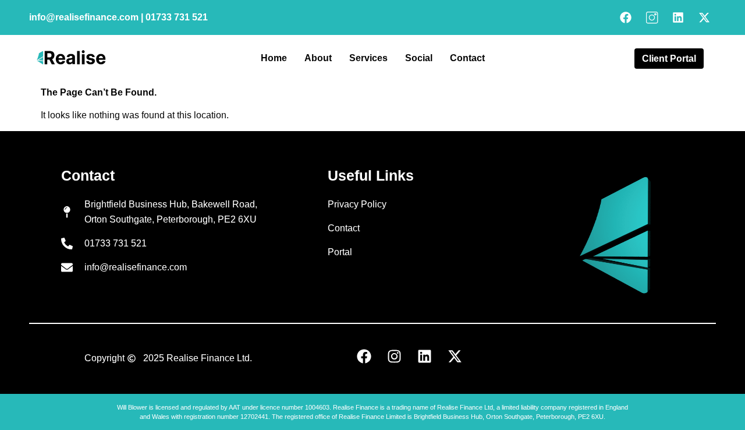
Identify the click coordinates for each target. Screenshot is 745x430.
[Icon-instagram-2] (652, 17)
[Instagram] (394, 356)
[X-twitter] (704, 17)
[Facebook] (625, 17)
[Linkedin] (678, 17)
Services (368, 58)
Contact (467, 58)
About (318, 58)
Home (274, 58)
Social (418, 58)
